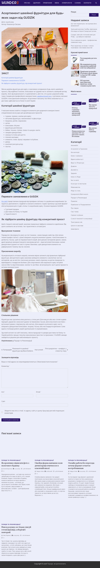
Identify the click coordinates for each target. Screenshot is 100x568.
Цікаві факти (75, 229)
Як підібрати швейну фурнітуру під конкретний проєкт (21, 83)
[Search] (96, 2)
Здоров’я (36, 3)
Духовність (74, 170)
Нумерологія (67, 3)
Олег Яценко (7, 535)
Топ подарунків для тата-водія (88, 59)
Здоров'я (74, 173)
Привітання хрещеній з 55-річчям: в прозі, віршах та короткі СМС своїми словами (88, 74)
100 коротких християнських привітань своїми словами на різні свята (88, 83)
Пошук (73, 12)
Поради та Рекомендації (23, 341)
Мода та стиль (75, 191)
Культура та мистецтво (78, 184)
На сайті (4, 201)
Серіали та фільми (77, 215)
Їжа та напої (75, 180)
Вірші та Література (77, 163)
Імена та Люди (75, 177)
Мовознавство (75, 187)
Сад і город (74, 211)
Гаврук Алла (40, 471)
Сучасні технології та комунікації (81, 218)
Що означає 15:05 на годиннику (93, 130)
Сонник (78, 3)
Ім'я (3, 392)
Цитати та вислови (77, 225)
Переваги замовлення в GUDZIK (13, 80)
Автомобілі (74, 145)
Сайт (3, 401)
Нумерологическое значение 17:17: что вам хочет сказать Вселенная (78, 133)
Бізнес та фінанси (76, 156)
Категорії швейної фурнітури (12, 78)
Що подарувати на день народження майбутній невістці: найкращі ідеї (88, 66)
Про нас (27, 3)
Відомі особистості (77, 159)
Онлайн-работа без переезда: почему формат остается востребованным (81, 466)
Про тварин (75, 208)
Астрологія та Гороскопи (79, 149)
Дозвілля (73, 166)
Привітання (47, 3)
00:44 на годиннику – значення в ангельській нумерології (76, 111)
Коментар (5, 366)
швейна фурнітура (44, 96)
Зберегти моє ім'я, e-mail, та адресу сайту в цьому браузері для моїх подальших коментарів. (34, 412)
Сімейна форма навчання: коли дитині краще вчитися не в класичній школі (48, 466)
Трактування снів (76, 222)
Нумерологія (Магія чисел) (79, 194)
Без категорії (75, 152)
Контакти (87, 3)
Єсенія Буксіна (7, 468)
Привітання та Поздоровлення (81, 204)
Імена (57, 3)
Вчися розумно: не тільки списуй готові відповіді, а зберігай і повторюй (16, 530)
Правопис (74, 201)
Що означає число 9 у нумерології (93, 106)
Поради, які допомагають (56, 564)
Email (38, 392)
